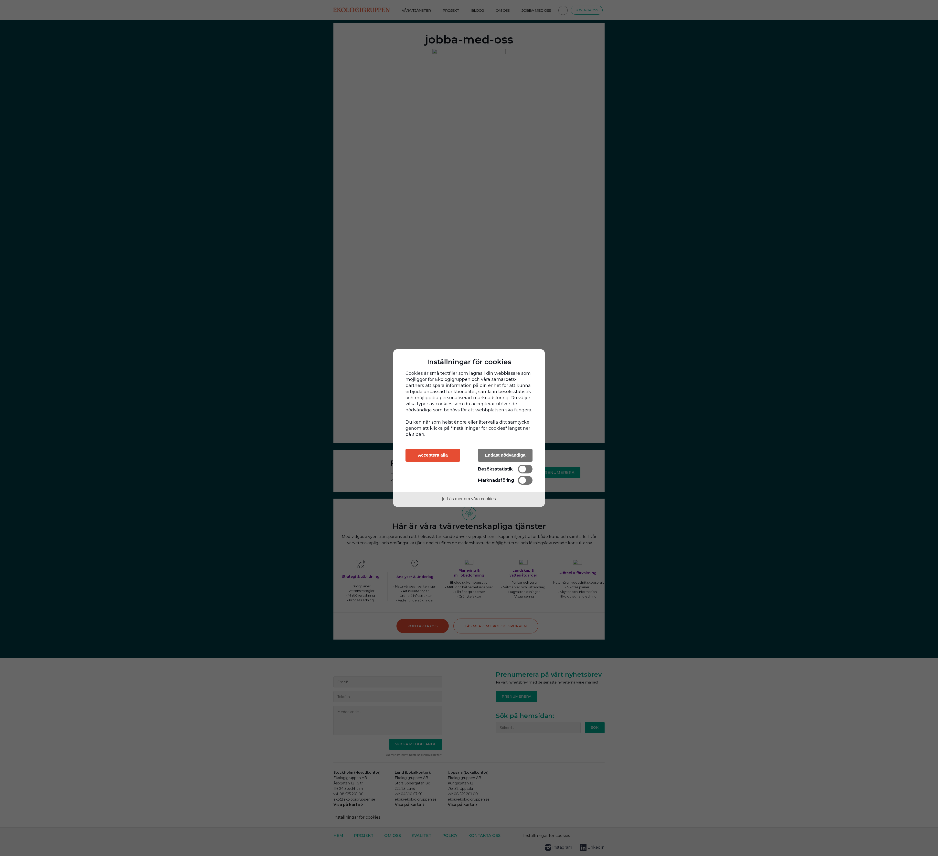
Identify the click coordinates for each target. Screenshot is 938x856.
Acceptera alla (433, 455)
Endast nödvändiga (505, 455)
